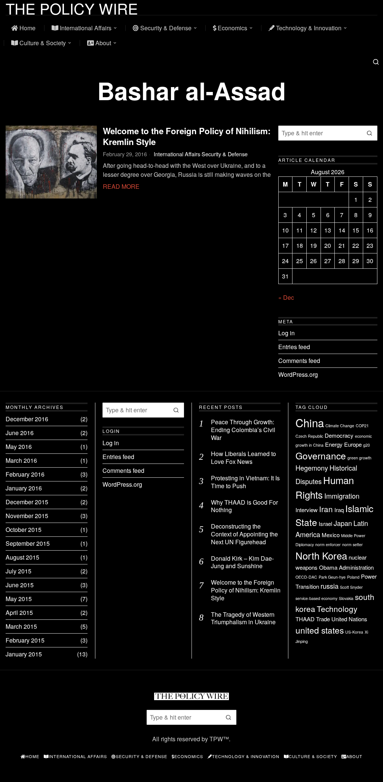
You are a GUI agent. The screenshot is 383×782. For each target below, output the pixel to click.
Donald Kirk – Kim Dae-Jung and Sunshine (242, 562)
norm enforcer (328, 544)
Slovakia (346, 598)
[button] (369, 133)
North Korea (321, 555)
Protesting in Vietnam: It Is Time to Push (245, 482)
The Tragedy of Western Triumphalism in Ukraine (243, 618)
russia (329, 586)
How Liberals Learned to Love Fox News (243, 458)
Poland (353, 577)
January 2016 (24, 488)
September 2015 (28, 543)
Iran (326, 508)
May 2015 (19, 598)
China (309, 422)
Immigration (341, 496)
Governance (320, 455)
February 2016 (25, 474)
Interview (306, 510)
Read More (121, 186)
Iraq (339, 510)
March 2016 (21, 460)
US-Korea (354, 632)
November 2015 (27, 515)
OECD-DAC (306, 577)
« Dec (286, 297)
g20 (366, 445)
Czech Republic (309, 436)
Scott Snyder (351, 587)
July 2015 (18, 571)
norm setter (352, 544)
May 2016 (19, 446)
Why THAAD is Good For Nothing (244, 506)
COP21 (362, 425)
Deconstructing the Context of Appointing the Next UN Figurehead (244, 534)
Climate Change (339, 425)
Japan (343, 523)
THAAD (305, 619)
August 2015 (22, 557)
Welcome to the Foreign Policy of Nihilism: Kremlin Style (186, 136)
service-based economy (316, 598)
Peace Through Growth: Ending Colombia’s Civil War (243, 429)
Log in (286, 333)
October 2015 (24, 529)
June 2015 (20, 585)
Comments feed (299, 360)
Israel (325, 523)
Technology (337, 608)
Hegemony (311, 467)
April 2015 (19, 612)
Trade (323, 619)
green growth (359, 458)
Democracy (339, 435)
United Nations (349, 619)
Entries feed (294, 346)
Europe (353, 444)
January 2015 (24, 654)
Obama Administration (346, 567)
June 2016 (20, 432)
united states (319, 630)
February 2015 (25, 640)
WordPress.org (298, 374)
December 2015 (27, 502)
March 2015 (21, 626)
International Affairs (177, 154)
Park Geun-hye (332, 577)
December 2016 (27, 419)
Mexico (331, 535)
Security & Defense (225, 154)
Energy (334, 444)
